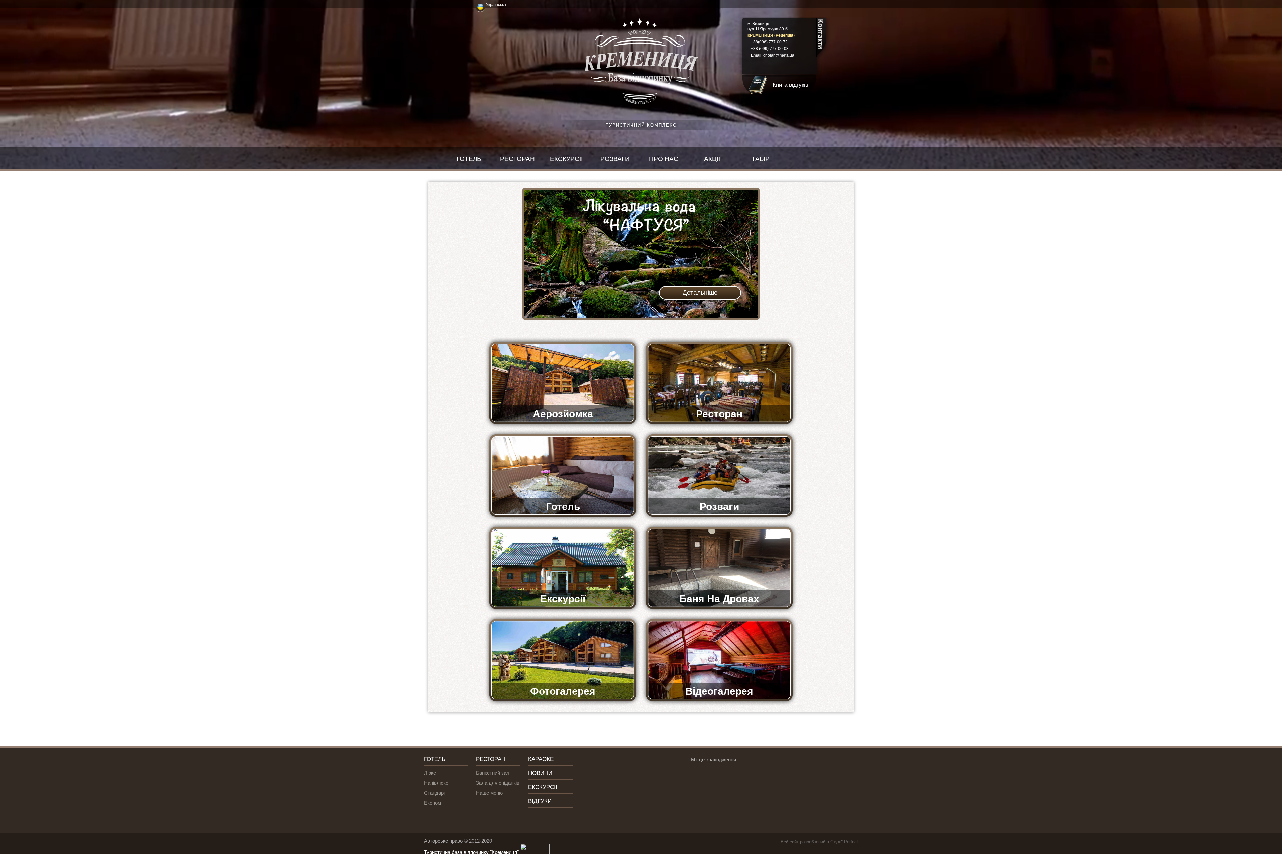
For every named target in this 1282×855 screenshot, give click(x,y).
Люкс (430, 773)
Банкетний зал (492, 773)
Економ (432, 803)
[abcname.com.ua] (534, 852)
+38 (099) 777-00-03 (770, 48)
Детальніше (700, 292)
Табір (761, 158)
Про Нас (663, 158)
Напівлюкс (436, 783)
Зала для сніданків (497, 783)
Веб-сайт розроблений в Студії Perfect (819, 841)
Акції (712, 158)
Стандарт (435, 793)
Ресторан (517, 158)
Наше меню (489, 793)
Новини (540, 773)
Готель (469, 158)
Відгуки (540, 801)
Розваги (615, 158)
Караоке (541, 759)
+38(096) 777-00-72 (769, 42)
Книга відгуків (790, 85)
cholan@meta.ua (778, 55)
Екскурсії (566, 158)
